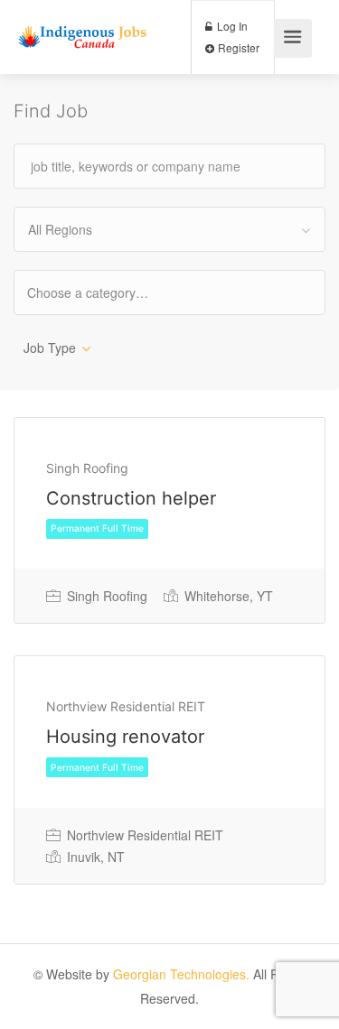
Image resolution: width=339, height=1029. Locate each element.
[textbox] (103, 292)
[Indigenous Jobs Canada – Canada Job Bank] (82, 21)
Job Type (50, 347)
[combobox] (169, 229)
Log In (231, 25)
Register (237, 47)
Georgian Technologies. (181, 974)
